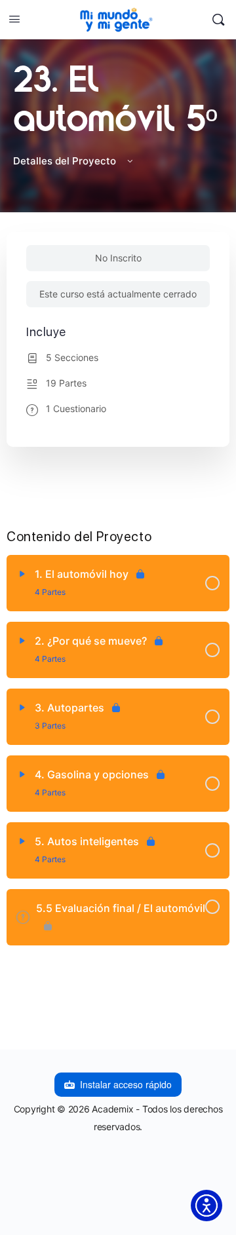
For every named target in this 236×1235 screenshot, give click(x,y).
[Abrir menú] (14, 19)
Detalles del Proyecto (66, 161)
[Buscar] (218, 19)
